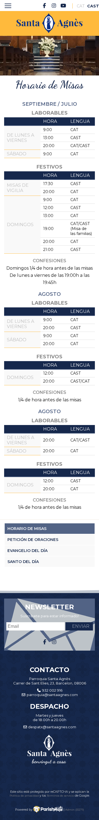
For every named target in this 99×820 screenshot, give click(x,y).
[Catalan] (80, 6)
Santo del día (23, 561)
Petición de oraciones (32, 539)
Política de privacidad (25, 795)
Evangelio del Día (27, 550)
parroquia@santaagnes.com (52, 694)
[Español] (91, 6)
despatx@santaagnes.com (52, 727)
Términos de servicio (60, 795)
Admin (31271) (74, 809)
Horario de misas (26, 528)
